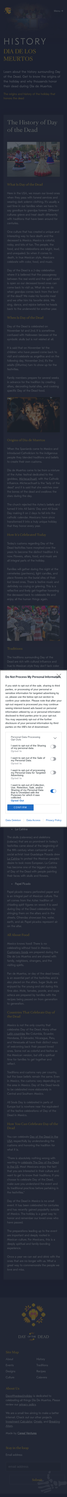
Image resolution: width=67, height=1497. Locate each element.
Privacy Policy (53, 820)
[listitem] (33, 738)
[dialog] (33, 748)
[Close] (60, 677)
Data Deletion (13, 820)
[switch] (53, 746)
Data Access (33, 820)
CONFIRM (20, 807)
